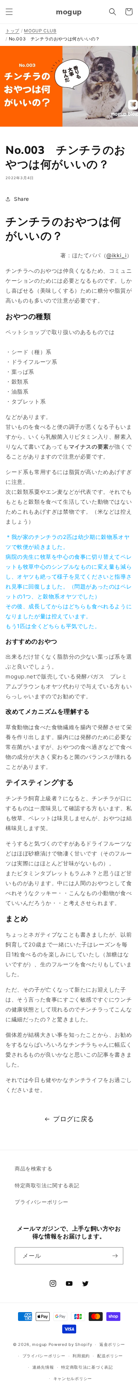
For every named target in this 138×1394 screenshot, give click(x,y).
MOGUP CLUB (40, 30)
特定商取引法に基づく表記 (87, 1367)
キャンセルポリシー (72, 1378)
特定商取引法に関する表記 (47, 1185)
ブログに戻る (73, 1119)
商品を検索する (33, 1168)
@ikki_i (116, 255)
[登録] (115, 1255)
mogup (39, 1344)
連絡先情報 (43, 1367)
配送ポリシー (110, 1355)
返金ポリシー (112, 1344)
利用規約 (81, 1355)
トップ (13, 30)
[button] (9, 12)
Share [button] (21, 199)
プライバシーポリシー (41, 1202)
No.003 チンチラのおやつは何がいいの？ (54, 38)
